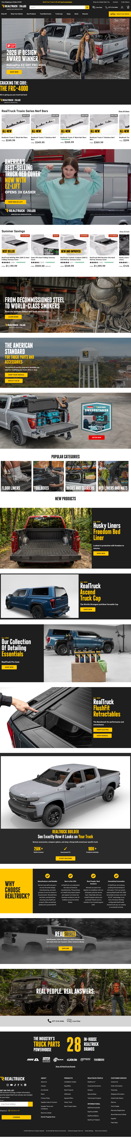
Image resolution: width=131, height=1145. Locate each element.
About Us (44, 1082)
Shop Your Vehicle (17, 14)
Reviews (90, 1090)
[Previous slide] (4, 129)
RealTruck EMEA (93, 1112)
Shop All (4, 14)
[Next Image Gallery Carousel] (128, 476)
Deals (76, 14)
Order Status (125, 2)
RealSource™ (92, 1082)
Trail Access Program (94, 1098)
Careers (43, 1086)
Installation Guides (70, 1082)
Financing (114, 1090)
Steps (69, 14)
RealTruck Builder (66, 2)
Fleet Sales (114, 1122)
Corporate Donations (94, 1086)
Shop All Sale (124, 231)
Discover (85, 14)
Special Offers (68, 1098)
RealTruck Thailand (94, 1120)
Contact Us (114, 1082)
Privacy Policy (45, 1098)
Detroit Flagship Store (48, 1117)
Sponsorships (92, 1094)
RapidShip (67, 1086)
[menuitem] (4, 14)
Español (113, 1118)
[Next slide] (127, 129)
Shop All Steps (124, 111)
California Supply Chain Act (75, 1131)
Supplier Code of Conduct (49, 1102)
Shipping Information (117, 1094)
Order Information (116, 1086)
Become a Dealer (46, 1113)
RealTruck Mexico (93, 1116)
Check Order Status (117, 1098)
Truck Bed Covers (45, 14)
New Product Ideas (70, 1106)
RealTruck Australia (94, 1107)
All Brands (67, 1094)
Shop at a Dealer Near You (101, 2)
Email (2, 1100)
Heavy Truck (68, 1102)
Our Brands (44, 1090)
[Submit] (30, 1104)
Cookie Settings (89, 1131)
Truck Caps (59, 14)
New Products (31, 14)
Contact (115, 2)
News (43, 1094)
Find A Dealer (115, 1106)
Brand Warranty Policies (118, 1114)
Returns (113, 1102)
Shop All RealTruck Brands (65, 1067)
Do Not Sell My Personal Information (56, 1131)
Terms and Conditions (101, 1131)
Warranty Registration (118, 1110)
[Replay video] (75, 615)
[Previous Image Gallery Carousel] (3, 476)
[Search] (87, 7)
